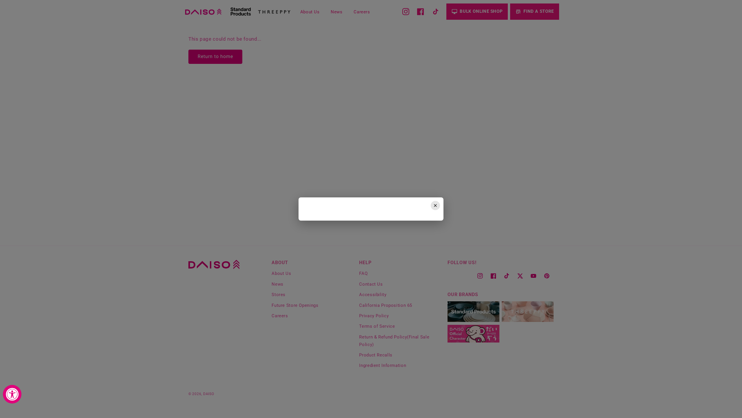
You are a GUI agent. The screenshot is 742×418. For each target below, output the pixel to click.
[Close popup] (435, 205)
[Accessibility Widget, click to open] (12, 394)
